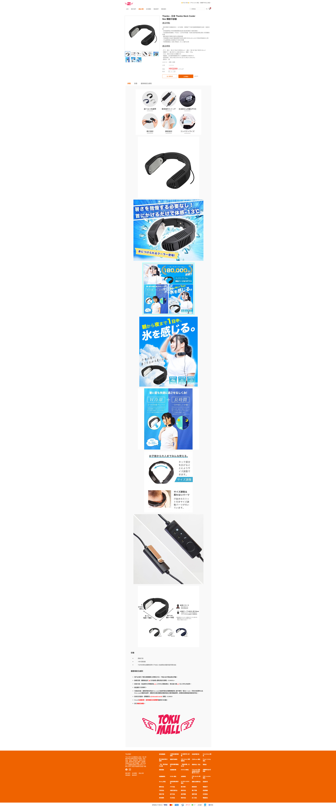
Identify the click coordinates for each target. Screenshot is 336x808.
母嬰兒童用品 (173, 790)
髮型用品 (183, 790)
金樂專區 (183, 776)
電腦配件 (205, 786)
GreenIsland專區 (207, 754)
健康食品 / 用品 (196, 764)
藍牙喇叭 (183, 786)
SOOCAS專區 (185, 769)
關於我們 (133, 9)
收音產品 (205, 794)
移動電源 (161, 769)
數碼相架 (194, 786)
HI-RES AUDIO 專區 (185, 782)
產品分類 (141, 9)
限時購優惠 (162, 754)
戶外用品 (172, 786)
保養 (135, 83)
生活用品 (172, 797)
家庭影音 (205, 781)
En (207, 9)
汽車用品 (161, 790)
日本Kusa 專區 (196, 759)
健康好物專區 (173, 759)
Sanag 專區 (162, 781)
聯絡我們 (156, 9)
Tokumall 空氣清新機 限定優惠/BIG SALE (196, 771)
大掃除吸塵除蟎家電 (174, 754)
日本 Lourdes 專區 (207, 777)
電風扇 (204, 764)
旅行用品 (172, 794)
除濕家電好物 (195, 754)
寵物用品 (161, 786)
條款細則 (163, 9)
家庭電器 (205, 790)
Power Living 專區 (207, 760)
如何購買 (148, 9)
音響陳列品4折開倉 (207, 770)
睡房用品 (183, 797)
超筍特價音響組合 (174, 765)
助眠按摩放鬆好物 (174, 782)
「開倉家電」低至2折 (185, 765)
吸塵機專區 (162, 776)
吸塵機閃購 (173, 769)
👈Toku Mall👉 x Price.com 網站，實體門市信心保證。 (196, 2)
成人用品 (194, 797)
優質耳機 (194, 794)
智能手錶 (161, 794)
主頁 (127, 9)
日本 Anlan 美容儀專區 (185, 760)
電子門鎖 (194, 790)
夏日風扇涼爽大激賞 (163, 760)
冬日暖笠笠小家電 (185, 754)
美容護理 (161, 797)
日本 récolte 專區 (196, 777)
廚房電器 (183, 794)
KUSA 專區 (173, 776)
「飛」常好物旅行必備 (163, 765)
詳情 (129, 83)
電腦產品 (205, 797)
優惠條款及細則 (146, 83)
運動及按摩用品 (196, 781)
